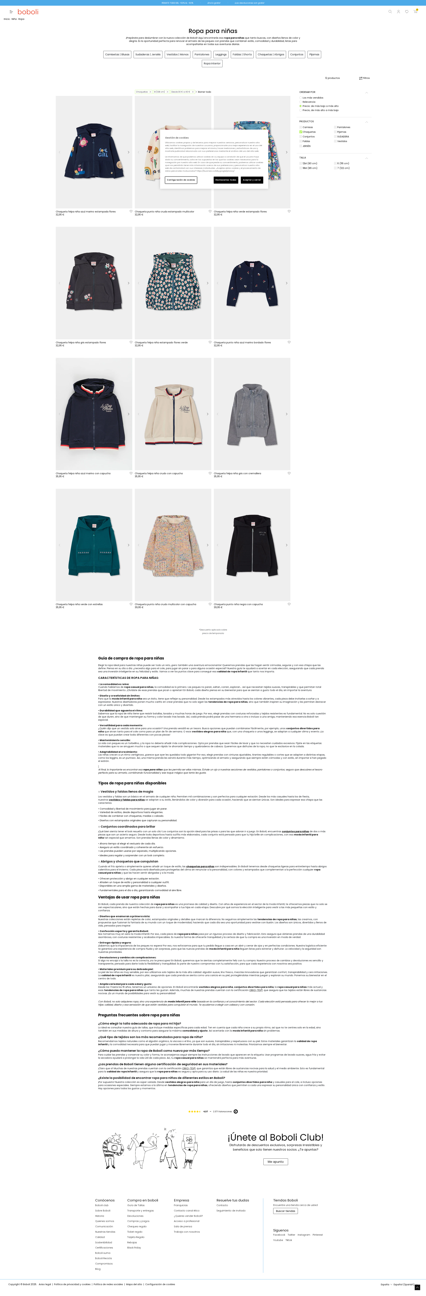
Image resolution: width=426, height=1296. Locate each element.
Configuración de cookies (181, 180)
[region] (214, 159)
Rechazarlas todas (225, 180)
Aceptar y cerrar (252, 180)
